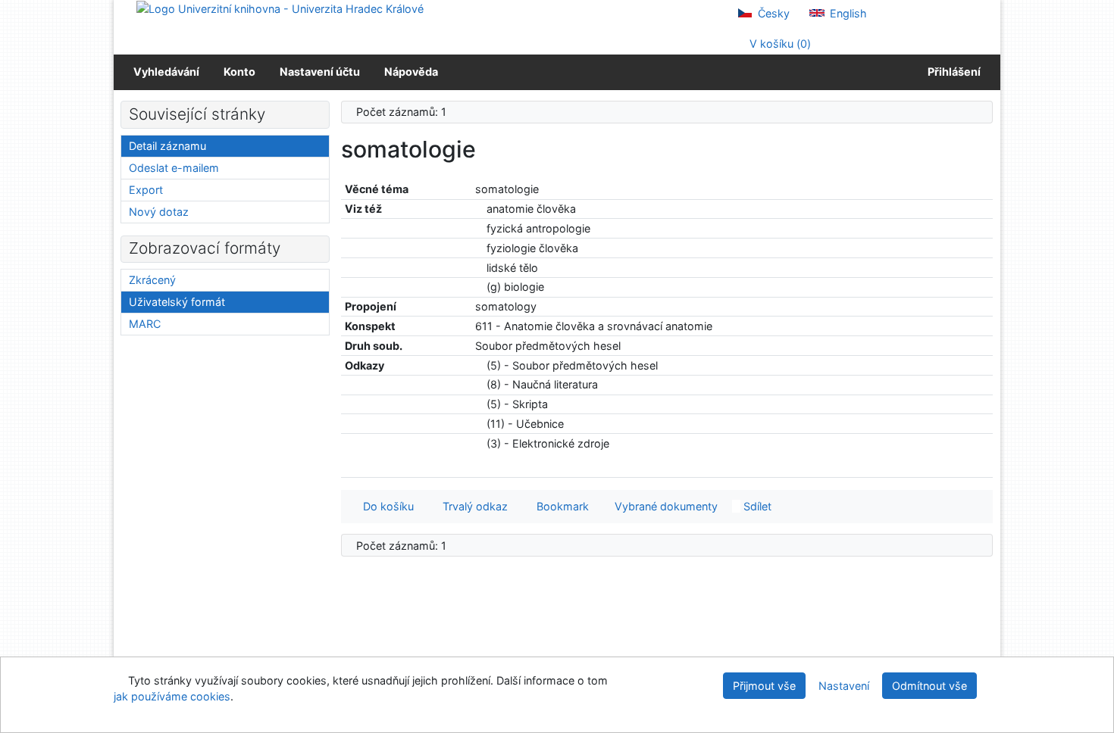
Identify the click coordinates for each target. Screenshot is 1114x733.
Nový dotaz (159, 211)
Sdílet (755, 506)
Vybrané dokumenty (665, 506)
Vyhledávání (166, 71)
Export (146, 189)
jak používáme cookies (172, 696)
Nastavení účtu (320, 71)
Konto (239, 71)
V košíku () (778, 43)
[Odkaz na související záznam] (479, 208)
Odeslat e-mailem (174, 167)
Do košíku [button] (385, 506)
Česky (772, 13)
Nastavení (843, 685)
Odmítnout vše (929, 685)
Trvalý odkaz (472, 506)
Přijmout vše (764, 685)
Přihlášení (952, 71)
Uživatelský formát (177, 301)
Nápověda (411, 71)
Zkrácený (152, 279)
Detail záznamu (167, 145)
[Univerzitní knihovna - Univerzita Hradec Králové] (280, 8)
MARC (145, 323)
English (847, 13)
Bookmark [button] (559, 506)
